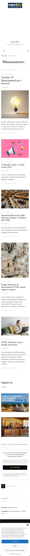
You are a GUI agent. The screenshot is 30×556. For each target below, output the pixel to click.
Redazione (5, 87)
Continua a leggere (7, 133)
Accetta (15, 541)
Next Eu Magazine (6, 74)
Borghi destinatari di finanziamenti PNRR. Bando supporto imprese (13, 287)
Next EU (15, 42)
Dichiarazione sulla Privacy (15, 554)
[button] (27, 525)
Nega (15, 546)
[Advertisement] (15, 24)
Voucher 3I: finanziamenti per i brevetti (11, 80)
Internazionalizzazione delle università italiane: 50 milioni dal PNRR (13, 217)
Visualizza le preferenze (15, 550)
